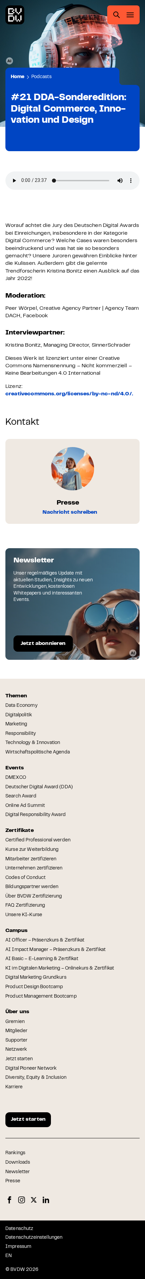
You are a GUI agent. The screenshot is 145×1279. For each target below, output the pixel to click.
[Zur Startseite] (14, 14)
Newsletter (17, 1172)
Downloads (17, 1163)
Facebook (9, 1200)
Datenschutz (19, 1229)
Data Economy (21, 706)
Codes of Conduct (25, 878)
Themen (16, 696)
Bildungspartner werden (31, 887)
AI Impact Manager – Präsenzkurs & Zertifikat (55, 950)
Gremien (15, 1022)
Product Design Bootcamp (34, 987)
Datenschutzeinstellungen (33, 1238)
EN (8, 1256)
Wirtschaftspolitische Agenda (37, 752)
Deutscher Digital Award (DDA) (39, 787)
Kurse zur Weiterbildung (31, 850)
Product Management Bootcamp (41, 997)
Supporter (16, 1041)
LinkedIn (46, 1200)
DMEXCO (15, 778)
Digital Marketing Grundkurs (35, 978)
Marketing (16, 724)
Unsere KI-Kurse (23, 915)
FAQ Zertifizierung (25, 906)
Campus (16, 930)
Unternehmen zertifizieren (34, 868)
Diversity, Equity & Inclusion (35, 1078)
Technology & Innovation (32, 743)
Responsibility (20, 734)
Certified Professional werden (37, 840)
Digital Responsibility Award (35, 815)
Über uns (17, 1011)
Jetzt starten (19, 1059)
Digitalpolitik (18, 715)
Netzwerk (16, 1050)
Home (18, 77)
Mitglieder (16, 1031)
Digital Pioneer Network (31, 1069)
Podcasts (41, 77)
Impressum (18, 1247)
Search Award (20, 796)
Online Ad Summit (25, 806)
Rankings (15, 1153)
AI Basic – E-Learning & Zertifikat (41, 959)
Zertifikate (19, 830)
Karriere (14, 1087)
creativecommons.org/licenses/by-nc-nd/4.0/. (69, 394)
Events (14, 768)
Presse (12, 1181)
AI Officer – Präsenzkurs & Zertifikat (44, 940)
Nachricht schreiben (69, 512)
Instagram (22, 1200)
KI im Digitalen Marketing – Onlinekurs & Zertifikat (59, 969)
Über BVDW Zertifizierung (33, 896)
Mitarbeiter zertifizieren (31, 859)
